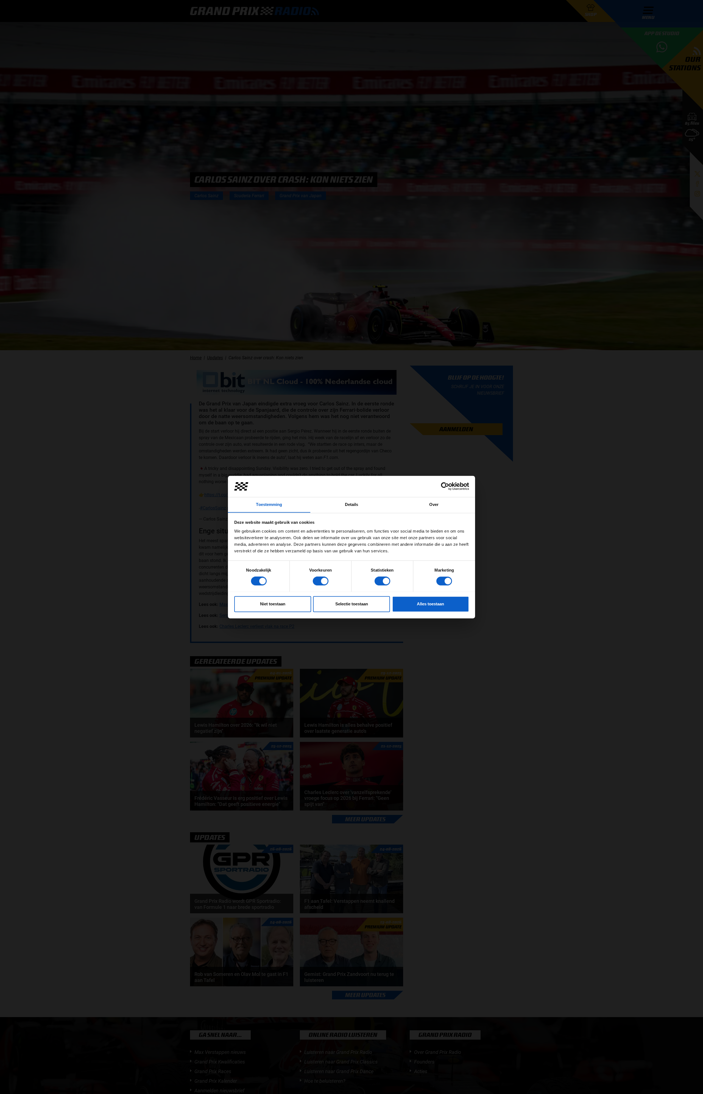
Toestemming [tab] (269, 504)
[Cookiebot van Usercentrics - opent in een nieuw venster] (445, 486)
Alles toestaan (430, 604)
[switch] (320, 581)
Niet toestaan (272, 604)
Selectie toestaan (351, 604)
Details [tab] (351, 504)
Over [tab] (434, 504)
